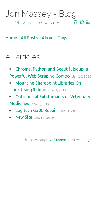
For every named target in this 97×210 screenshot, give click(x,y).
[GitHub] (75, 22)
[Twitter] (82, 22)
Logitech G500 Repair (36, 110)
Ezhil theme (57, 140)
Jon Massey (18, 22)
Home (11, 37)
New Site (23, 117)
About (48, 37)
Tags (62, 37)
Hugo (88, 140)
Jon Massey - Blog (41, 14)
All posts (29, 37)
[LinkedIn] (88, 22)
